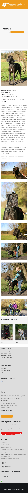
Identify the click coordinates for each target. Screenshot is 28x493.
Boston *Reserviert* (20, 342)
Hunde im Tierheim (6, 351)
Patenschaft (6, 397)
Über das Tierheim (5, 370)
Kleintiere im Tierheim (6, 355)
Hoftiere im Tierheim (6, 357)
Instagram (8, 466)
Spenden (7, 416)
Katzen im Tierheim (6, 353)
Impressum (4, 474)
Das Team (3, 373)
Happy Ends (4, 360)
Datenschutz (4, 476)
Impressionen (4, 372)
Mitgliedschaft (7, 398)
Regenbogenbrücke (17, 32)
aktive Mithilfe (18, 397)
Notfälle (3, 359)
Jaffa (2, 342)
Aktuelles (3, 368)
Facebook (7, 462)
